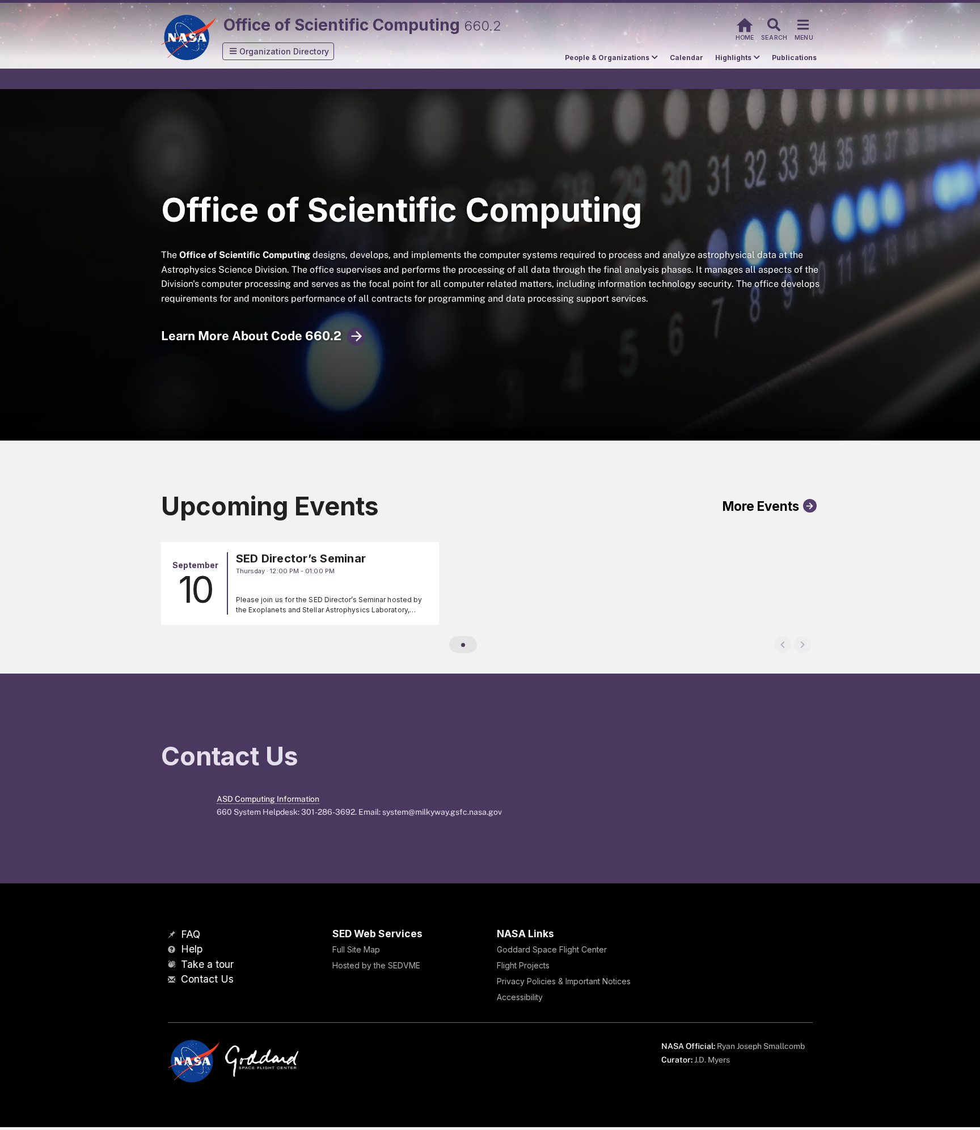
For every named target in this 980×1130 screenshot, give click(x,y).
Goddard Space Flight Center (552, 949)
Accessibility (520, 997)
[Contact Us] (173, 980)
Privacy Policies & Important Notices (564, 981)
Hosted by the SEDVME (376, 965)
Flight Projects (523, 965)
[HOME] (744, 23)
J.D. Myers (712, 1059)
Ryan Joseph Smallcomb (761, 1046)
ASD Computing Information (268, 798)
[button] (278, 51)
